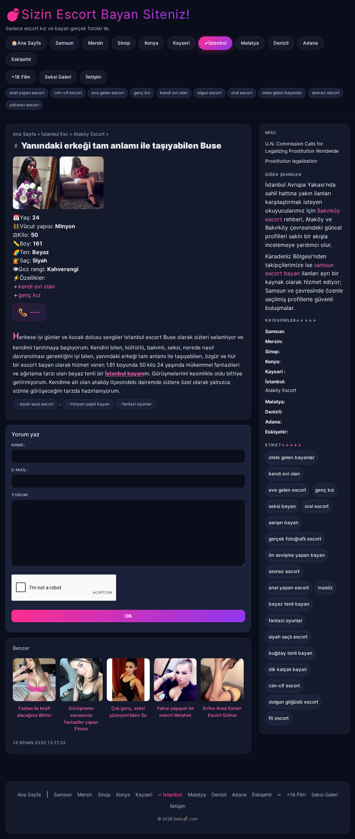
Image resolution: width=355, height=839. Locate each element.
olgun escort (209, 92)
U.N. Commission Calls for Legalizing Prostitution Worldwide (302, 147)
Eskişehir (21, 59)
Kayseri (181, 43)
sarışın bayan (283, 522)
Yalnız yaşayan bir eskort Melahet (175, 712)
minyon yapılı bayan (90, 404)
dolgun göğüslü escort (293, 702)
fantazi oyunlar (137, 404)
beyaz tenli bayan (289, 604)
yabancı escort (24, 104)
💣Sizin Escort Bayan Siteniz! (98, 14)
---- (35, 312)
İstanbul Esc (54, 134)
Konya (151, 43)
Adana (310, 43)
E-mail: (19, 469)
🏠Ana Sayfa (26, 43)
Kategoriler (291, 320)
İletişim (93, 77)
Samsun (64, 43)
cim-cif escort (68, 92)
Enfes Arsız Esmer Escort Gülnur (222, 712)
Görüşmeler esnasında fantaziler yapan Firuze (81, 718)
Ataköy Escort (89, 134)
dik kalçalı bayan (288, 669)
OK (128, 616)
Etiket (283, 445)
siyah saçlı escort (37, 404)
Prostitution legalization (291, 161)
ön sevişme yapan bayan (297, 555)
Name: (18, 445)
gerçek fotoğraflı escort (295, 539)
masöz (325, 587)
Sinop (124, 43)
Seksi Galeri (58, 77)
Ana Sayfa (24, 134)
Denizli (281, 43)
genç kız (142, 92)
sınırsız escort (325, 92)
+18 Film (20, 77)
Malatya (250, 43)
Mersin (95, 43)
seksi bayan (282, 506)
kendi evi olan (174, 92)
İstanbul (217, 43)
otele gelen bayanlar (282, 92)
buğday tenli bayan (290, 653)
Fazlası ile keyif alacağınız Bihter (34, 712)
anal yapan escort (26, 92)
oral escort (241, 92)
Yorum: (19, 494)
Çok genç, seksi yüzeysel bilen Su (128, 712)
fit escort (279, 718)
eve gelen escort (108, 92)
